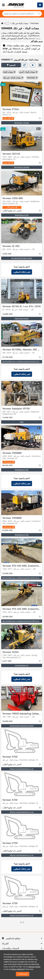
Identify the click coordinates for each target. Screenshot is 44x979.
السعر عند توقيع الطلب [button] (11, 211)
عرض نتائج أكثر (37, 41)
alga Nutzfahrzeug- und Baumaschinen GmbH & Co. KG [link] (22, 361)
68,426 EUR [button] (7, 466)
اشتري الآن (11, 207)
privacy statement (17, 969)
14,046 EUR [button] (7, 418)
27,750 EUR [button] (7, 357)
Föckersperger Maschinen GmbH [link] (22, 726)
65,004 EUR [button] (7, 530)
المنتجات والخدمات (10, 948)
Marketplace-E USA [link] (21, 215)
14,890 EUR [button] (7, 314)
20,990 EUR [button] (7, 617)
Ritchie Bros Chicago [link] (21, 123)
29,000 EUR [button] (7, 721)
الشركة (5, 944)
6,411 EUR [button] (6, 661)
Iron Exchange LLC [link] (21, 665)
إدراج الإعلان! (40, 4)
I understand (23, 974)
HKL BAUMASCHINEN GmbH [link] (21, 258)
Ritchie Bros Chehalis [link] (21, 167)
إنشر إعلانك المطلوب (21, 272)
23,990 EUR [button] (7, 574)
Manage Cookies (34, 967)
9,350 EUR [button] (6, 254)
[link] (21, 94)
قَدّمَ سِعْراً (7, 118)
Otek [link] (21, 422)
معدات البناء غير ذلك (20, 23)
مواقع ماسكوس (13, 938)
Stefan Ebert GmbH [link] (22, 318)
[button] (11, 65)
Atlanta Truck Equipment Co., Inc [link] (21, 769)
